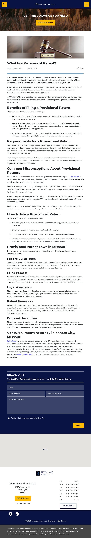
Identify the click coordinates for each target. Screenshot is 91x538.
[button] (45, 449)
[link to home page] (45, 4)
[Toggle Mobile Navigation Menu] (86, 4)
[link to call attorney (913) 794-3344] (4, 4)
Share (82, 68)
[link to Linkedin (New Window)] (17, 514)
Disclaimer (62, 521)
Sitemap (52, 521)
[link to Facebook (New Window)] (10, 514)
